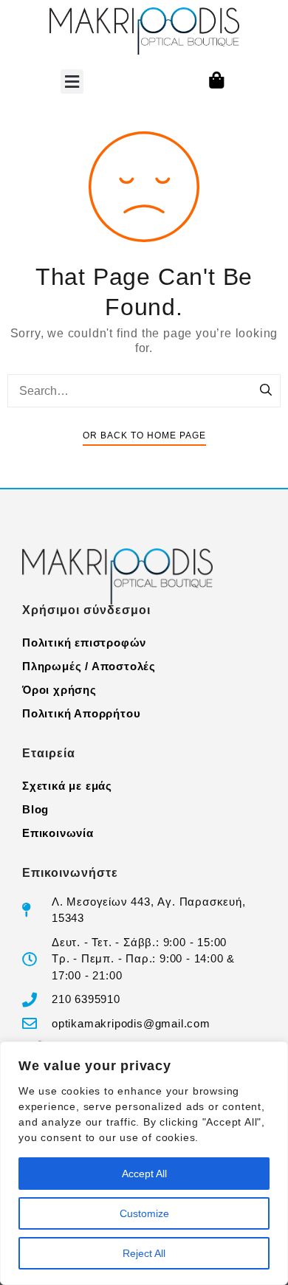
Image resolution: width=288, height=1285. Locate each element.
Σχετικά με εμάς (67, 785)
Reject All (144, 1253)
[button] (72, 81)
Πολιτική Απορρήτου (81, 713)
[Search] (266, 391)
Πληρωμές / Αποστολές (89, 666)
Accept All (144, 1173)
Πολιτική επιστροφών (84, 642)
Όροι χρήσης (59, 689)
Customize (144, 1213)
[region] (144, 1163)
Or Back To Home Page (144, 435)
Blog (35, 809)
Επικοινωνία (58, 833)
